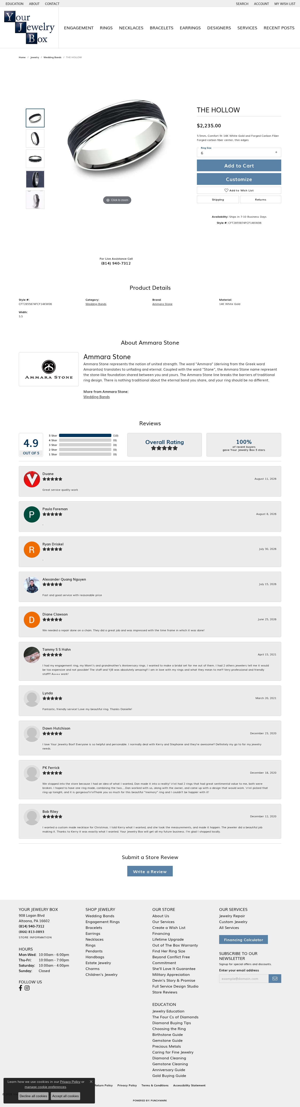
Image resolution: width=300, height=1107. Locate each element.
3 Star (53, 445)
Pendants (94, 951)
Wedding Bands (52, 57)
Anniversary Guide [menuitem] (168, 1069)
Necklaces (131, 27)
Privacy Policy (127, 1085)
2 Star (53, 449)
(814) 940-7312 (116, 263)
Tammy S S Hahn (56, 649)
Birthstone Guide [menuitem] (167, 1034)
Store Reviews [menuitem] (164, 992)
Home (22, 57)
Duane (48, 473)
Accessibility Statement (189, 1085)
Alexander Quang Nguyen (64, 579)
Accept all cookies (65, 1096)
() (115, 435)
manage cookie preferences (45, 1087)
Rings (106, 27)
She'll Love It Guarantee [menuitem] (173, 968)
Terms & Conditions (155, 1085)
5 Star (53, 435)
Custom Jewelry (233, 921)
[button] (14, 3)
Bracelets (161, 27)
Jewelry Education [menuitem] (168, 1011)
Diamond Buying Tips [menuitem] (171, 1022)
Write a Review (150, 871)
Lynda (47, 693)
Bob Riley (50, 811)
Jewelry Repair (232, 915)
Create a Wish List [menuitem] (168, 927)
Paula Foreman (55, 508)
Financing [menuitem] (161, 933)
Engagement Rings (103, 921)
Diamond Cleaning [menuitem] (169, 1058)
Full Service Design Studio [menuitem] (175, 986)
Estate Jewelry (98, 962)
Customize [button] (239, 179)
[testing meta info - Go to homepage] (29, 27)
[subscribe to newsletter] (275, 978)
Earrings (190, 27)
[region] (117, 159)
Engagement (79, 27)
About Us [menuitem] (160, 915)
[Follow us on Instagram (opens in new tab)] (27, 988)
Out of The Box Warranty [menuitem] (175, 945)
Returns (260, 199)
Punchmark (159, 1100)
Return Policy (103, 1085)
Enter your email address (239, 969)
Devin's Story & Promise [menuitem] (173, 980)
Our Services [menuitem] (163, 921)
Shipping (218, 199)
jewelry (34, 57)
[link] (33, 3)
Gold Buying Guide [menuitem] (169, 1075)
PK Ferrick (51, 767)
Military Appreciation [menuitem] (171, 974)
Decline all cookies (33, 1096)
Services (247, 27)
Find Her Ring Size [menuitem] (168, 951)
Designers (219, 27)
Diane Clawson (55, 614)
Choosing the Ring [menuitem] (169, 1028)
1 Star (53, 454)
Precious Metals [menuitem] (166, 1046)
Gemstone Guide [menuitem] (167, 1040)
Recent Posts (279, 27)
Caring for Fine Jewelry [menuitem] (172, 1052)
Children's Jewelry (101, 974)
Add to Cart (239, 165)
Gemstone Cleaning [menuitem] (170, 1063)
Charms (93, 968)
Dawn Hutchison (56, 728)
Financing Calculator (243, 939)
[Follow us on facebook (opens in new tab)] (20, 988)
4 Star (53, 440)
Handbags (95, 956)
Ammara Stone (162, 304)
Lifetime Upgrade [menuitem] (168, 939)
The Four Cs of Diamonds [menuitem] (175, 1017)
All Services (229, 927)
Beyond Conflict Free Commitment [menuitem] (171, 959)
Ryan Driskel (53, 544)
